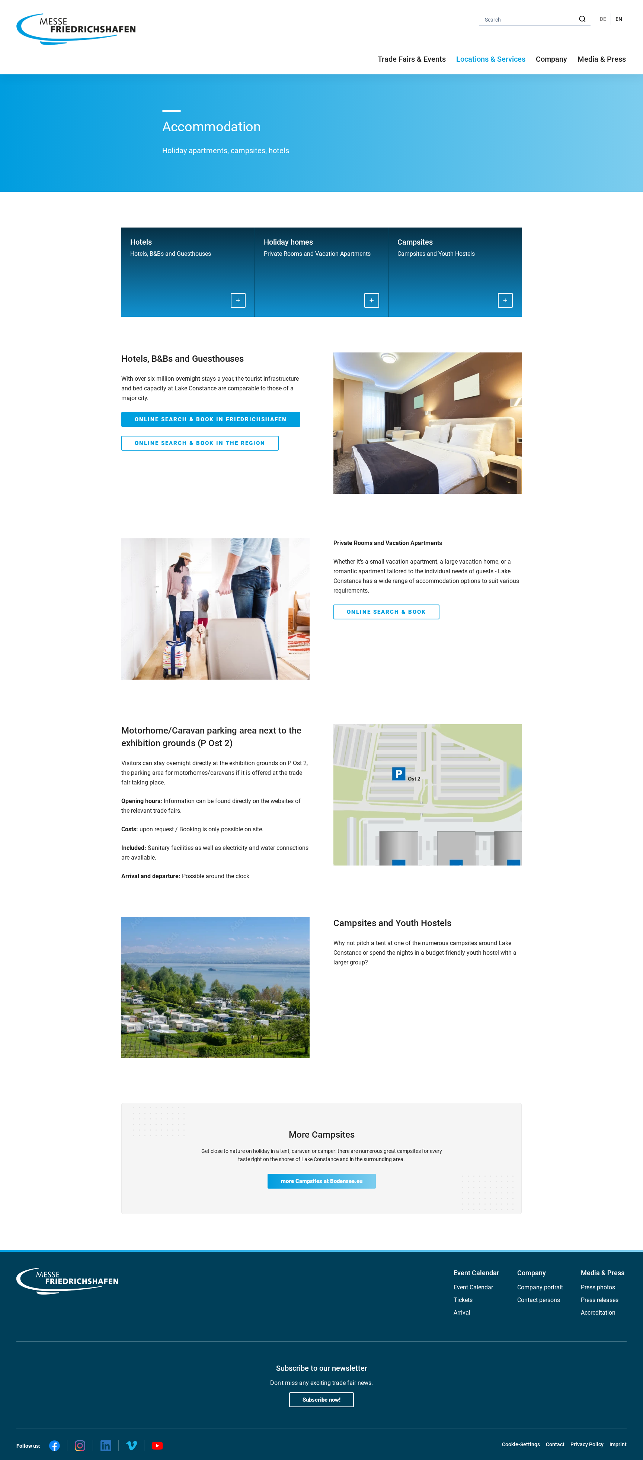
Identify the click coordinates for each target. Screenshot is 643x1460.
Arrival (462, 1312)
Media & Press (602, 59)
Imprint (618, 1444)
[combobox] (535, 19)
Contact (555, 1444)
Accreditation (598, 1312)
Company (531, 1273)
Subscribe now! (321, 1399)
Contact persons (538, 1299)
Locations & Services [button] (490, 59)
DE (603, 19)
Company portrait (540, 1287)
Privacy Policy (587, 1444)
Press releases (599, 1299)
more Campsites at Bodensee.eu (321, 1181)
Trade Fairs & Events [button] (412, 59)
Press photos (598, 1287)
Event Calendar (476, 1273)
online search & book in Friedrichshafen (211, 419)
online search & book (386, 612)
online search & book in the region (200, 443)
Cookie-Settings (521, 1444)
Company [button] (551, 59)
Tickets (463, 1299)
